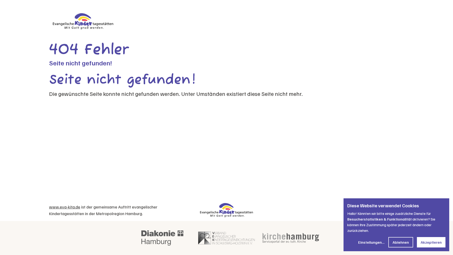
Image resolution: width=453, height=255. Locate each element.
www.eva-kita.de (64, 206)
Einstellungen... (371, 242)
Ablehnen (401, 242)
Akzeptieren (431, 242)
